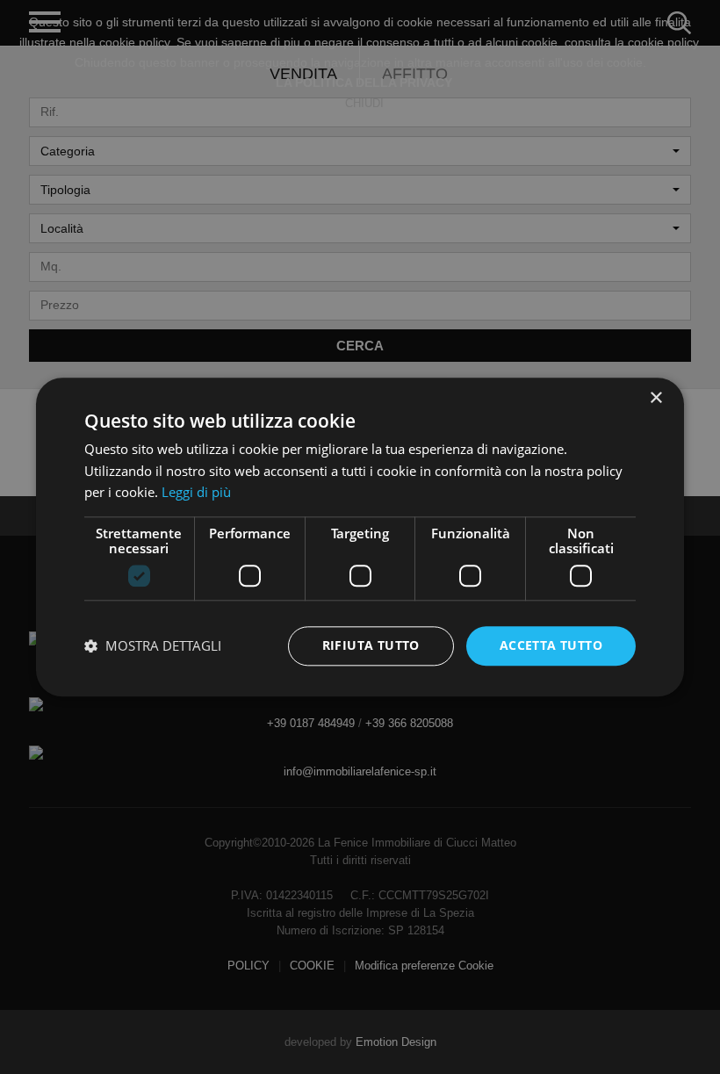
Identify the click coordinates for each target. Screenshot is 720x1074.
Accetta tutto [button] (551, 645)
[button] (152, 646)
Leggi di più (196, 492)
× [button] (655, 398)
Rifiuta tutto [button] (371, 645)
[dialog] (360, 537)
